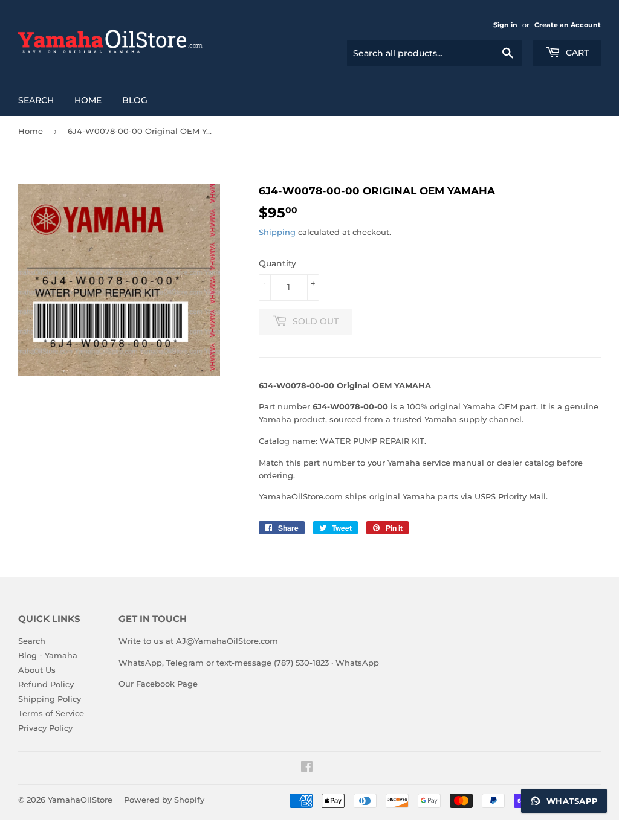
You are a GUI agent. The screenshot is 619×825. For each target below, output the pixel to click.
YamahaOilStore (80, 799)
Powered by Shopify (164, 799)
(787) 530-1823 (301, 662)
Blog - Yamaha (47, 655)
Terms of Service (51, 713)
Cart (576, 52)
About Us (37, 670)
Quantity (277, 263)
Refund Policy (46, 684)
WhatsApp (357, 662)
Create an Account (567, 25)
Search (36, 100)
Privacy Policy (45, 728)
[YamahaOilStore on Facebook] (306, 768)
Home (88, 100)
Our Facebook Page (158, 684)
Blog (134, 100)
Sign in (505, 25)
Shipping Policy (49, 699)
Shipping (277, 232)
